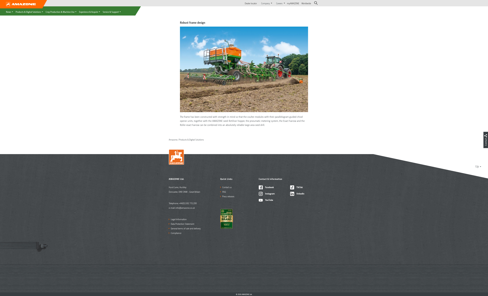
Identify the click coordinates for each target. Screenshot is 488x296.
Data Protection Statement (182, 224)
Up (477, 166)
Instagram (270, 193)
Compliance (176, 233)
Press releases (228, 196)
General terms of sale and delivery (186, 228)
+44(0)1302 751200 (188, 203)
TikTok (299, 187)
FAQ (224, 192)
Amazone (173, 139)
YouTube (269, 200)
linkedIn (300, 193)
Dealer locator (251, 3)
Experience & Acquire (88, 12)
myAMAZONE (293, 3)
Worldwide (306, 3)
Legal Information (179, 219)
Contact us (227, 187)
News (8, 12)
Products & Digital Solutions (28, 12)
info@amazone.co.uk (185, 208)
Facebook (269, 187)
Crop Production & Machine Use (60, 12)
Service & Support (111, 12)
